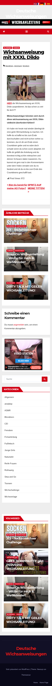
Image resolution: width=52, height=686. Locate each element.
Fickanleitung (11, 437)
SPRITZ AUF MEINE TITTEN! (36, 187)
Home (35, 682)
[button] (48, 31)
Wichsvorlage (11, 497)
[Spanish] (48, 4)
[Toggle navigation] (26, 31)
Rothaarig (9, 470)
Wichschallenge (12, 490)
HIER (9, 103)
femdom (26, 66)
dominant (18, 66)
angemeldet (18, 325)
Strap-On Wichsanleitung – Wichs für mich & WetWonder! (25, 258)
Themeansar (26, 675)
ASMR (8, 410)
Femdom (16, 47)
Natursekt (9, 457)
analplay (8, 404)
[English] (35, 4)
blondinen (9, 66)
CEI (6, 424)
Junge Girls (10, 450)
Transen (8, 483)
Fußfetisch (21, 226)
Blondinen (7, 47)
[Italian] (45, 4)
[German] (42, 4)
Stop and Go (10, 477)
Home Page (44, 682)
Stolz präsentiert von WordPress (18, 669)
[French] (38, 4)
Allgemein (9, 397)
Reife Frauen (11, 463)
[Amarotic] (26, 22)
